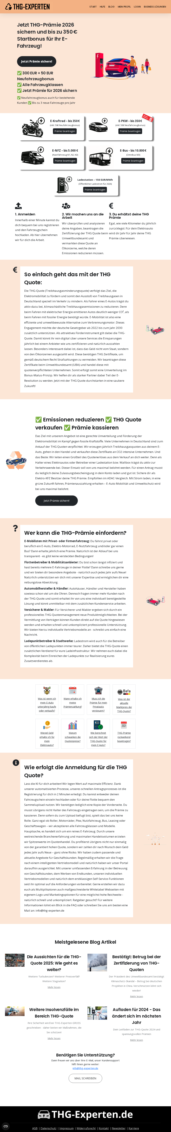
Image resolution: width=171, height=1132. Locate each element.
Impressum (66, 1128)
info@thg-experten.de (85, 1068)
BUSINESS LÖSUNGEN (155, 6)
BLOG (111, 6)
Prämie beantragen (64, 131)
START (93, 6)
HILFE (102, 6)
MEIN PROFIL (124, 6)
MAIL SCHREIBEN (85, 1078)
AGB (35, 1128)
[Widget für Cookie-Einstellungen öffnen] (6, 1126)
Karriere (134, 1128)
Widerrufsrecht (86, 1128)
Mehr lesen (54, 987)
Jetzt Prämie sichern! (36, 61)
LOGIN (137, 6)
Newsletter (119, 1128)
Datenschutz (48, 1128)
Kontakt (104, 1128)
